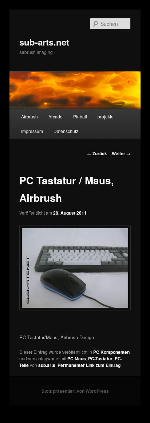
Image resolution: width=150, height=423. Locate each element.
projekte (106, 116)
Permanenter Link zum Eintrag (89, 365)
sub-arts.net (44, 42)
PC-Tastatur (100, 358)
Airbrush (29, 116)
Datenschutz (66, 131)
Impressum (32, 131)
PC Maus (76, 358)
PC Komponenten (111, 352)
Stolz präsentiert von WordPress (75, 391)
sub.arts (46, 365)
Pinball (80, 116)
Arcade (55, 116)
